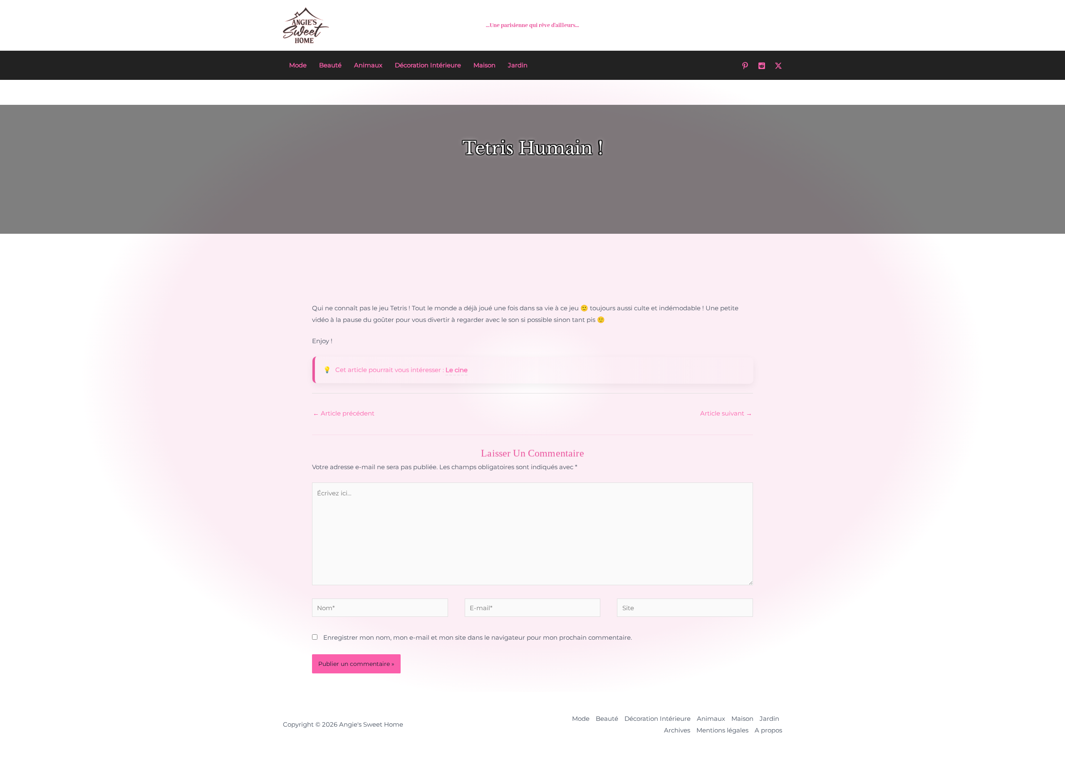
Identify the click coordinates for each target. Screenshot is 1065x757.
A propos (768, 730)
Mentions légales (722, 730)
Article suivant (726, 413)
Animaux (368, 65)
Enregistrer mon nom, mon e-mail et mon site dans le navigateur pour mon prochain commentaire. (477, 637)
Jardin (518, 65)
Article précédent (343, 413)
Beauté (330, 65)
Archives (677, 730)
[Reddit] (761, 65)
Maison (484, 65)
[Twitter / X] (778, 65)
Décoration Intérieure (428, 65)
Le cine (456, 370)
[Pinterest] (745, 65)
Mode (298, 65)
